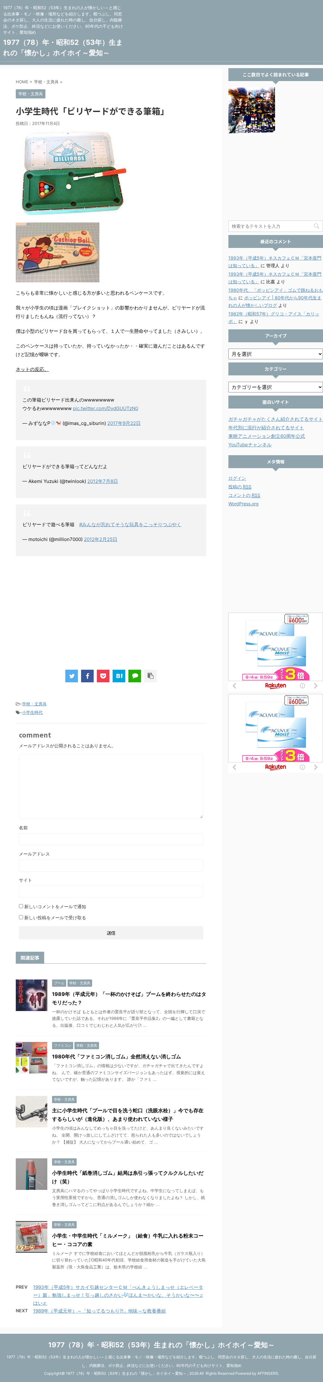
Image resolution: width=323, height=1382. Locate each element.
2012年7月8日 (102, 481)
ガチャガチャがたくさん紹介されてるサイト (275, 419)
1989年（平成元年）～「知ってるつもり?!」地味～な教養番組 (99, 1311)
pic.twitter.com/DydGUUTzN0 (105, 408)
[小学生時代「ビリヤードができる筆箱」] (119, 676)
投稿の (239, 486)
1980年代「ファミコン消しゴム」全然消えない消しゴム (116, 1056)
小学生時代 (32, 712)
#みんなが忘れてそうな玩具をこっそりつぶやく (130, 524)
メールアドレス (34, 853)
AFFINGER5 (267, 1373)
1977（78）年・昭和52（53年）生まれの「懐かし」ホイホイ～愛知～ (161, 1345)
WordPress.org (243, 503)
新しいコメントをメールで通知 (55, 906)
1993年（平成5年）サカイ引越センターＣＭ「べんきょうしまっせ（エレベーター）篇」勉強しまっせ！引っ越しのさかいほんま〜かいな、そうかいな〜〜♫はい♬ (118, 1295)
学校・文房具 (34, 703)
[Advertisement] (111, 613)
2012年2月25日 (100, 539)
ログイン (237, 478)
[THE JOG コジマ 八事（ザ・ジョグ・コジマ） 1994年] (251, 110)
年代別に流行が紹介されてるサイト (266, 428)
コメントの (244, 495)
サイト (25, 880)
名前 (23, 827)
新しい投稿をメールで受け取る (55, 917)
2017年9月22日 (124, 423)
